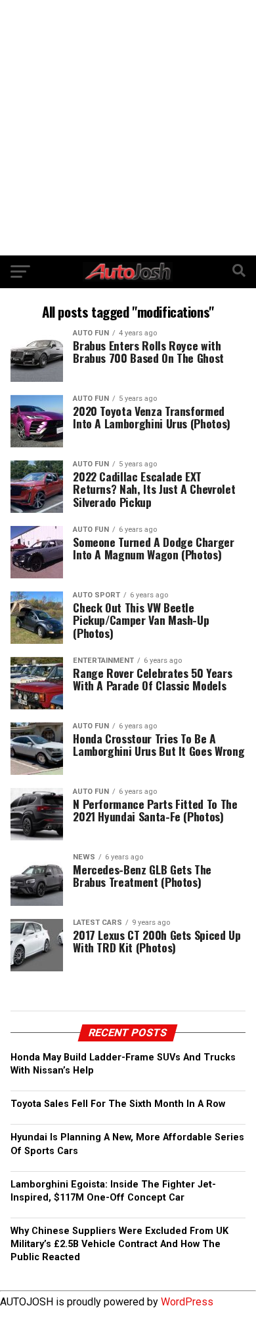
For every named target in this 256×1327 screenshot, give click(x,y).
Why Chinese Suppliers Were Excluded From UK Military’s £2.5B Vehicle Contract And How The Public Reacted (119, 1244)
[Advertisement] (128, 127)
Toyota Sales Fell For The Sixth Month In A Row (118, 1104)
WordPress (187, 1302)
